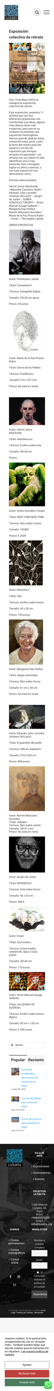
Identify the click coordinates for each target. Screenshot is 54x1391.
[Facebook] (10, 1276)
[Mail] (14, 1285)
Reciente (36, 1060)
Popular (18, 1060)
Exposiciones (39, 1166)
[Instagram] (18, 1276)
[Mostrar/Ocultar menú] (46, 12)
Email (39, 1260)
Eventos (39, 1179)
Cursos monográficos (14, 1251)
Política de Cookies (25, 1312)
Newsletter (39, 1312)
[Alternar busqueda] (37, 12)
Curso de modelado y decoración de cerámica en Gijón (29, 1078)
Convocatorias (39, 1173)
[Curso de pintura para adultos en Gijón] (15, 1119)
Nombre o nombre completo (39, 1244)
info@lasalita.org (42, 1224)
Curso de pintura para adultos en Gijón (31, 1123)
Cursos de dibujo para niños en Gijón (31, 1102)
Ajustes (27, 1365)
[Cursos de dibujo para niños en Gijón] (15, 1098)
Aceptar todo (27, 1382)
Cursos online (14, 1261)
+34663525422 (41, 1218)
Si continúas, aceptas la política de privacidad (39, 1280)
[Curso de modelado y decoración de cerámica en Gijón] (15, 1070)
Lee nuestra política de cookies (26, 1353)
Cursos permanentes (14, 1242)
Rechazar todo (27, 1374)
